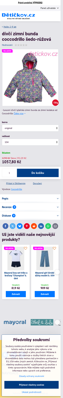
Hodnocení (7, 45)
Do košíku (38, 173)
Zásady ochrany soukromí (31, 376)
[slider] (21, 45)
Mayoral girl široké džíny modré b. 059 (44, 274)
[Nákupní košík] (49, 16)
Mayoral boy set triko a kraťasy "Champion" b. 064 (15, 276)
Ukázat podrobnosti (31, 392)
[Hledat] (41, 16)
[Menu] (57, 16)
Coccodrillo (16, 189)
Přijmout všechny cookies (31, 384)
